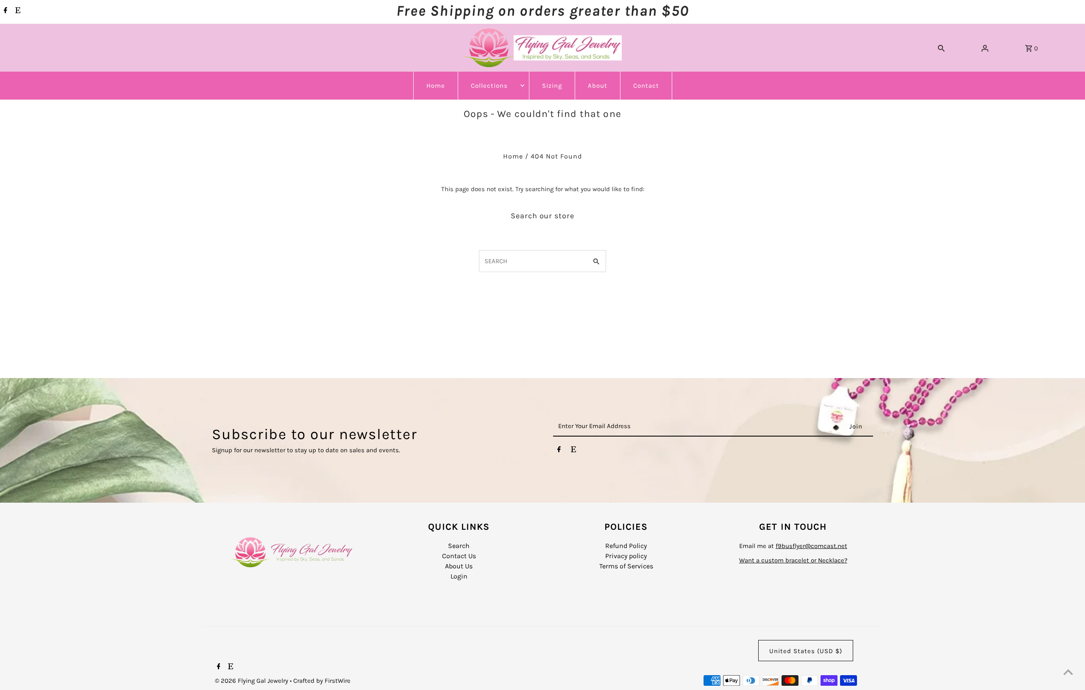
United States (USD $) (805, 651)
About (597, 85)
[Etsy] (16, 11)
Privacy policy (626, 556)
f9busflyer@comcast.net (811, 546)
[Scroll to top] (1068, 673)
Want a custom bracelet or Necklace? (793, 560)
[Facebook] (4, 11)
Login (459, 576)
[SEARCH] (941, 48)
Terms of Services (626, 566)
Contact (646, 85)
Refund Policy (626, 546)
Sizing (552, 85)
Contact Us (459, 556)
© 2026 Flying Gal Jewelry (252, 680)
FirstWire (337, 680)
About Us (459, 566)
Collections (489, 85)
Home (435, 85)
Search (459, 546)
